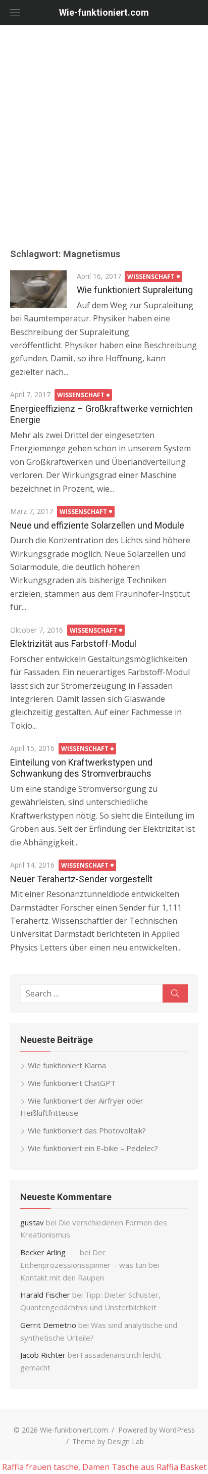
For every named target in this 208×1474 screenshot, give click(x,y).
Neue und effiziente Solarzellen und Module (97, 525)
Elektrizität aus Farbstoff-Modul (73, 643)
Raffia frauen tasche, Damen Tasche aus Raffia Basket (104, 1466)
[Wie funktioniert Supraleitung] (38, 289)
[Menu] (15, 13)
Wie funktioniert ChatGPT (72, 1083)
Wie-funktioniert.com (104, 12)
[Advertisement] (104, 134)
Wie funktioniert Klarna (67, 1065)
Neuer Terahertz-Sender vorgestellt (81, 879)
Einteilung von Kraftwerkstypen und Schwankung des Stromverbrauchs (81, 768)
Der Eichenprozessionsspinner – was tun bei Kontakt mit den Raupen (89, 1264)
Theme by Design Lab (108, 1441)
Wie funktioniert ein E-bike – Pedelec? (93, 1148)
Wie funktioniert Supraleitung (135, 289)
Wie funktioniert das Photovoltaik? (87, 1130)
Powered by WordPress (156, 1430)
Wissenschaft (151, 276)
